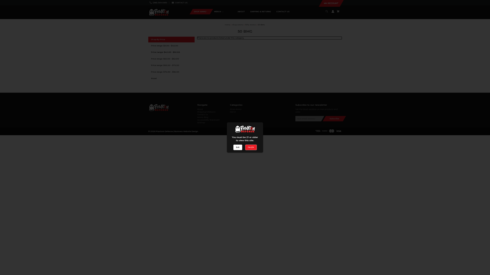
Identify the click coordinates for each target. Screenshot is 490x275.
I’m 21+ (251, 147)
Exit (238, 147)
